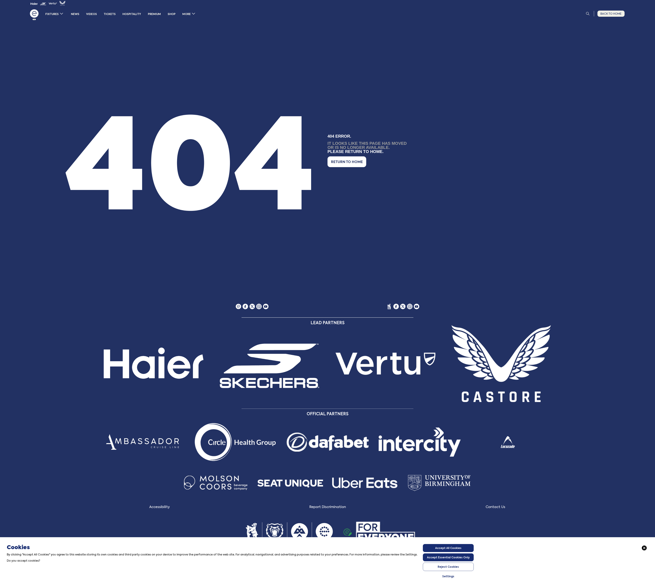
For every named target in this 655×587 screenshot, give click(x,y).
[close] (644, 548)
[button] (347, 162)
